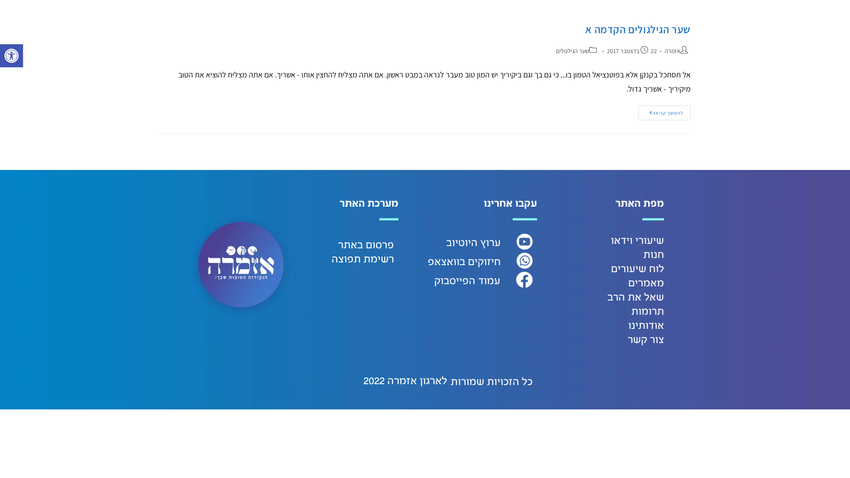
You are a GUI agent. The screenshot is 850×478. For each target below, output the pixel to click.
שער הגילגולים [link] (572, 51)
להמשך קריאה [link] (660, 110)
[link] (11, 55)
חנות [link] (653, 255)
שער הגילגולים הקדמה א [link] (638, 29)
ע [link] (498, 243)
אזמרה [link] (672, 51)
